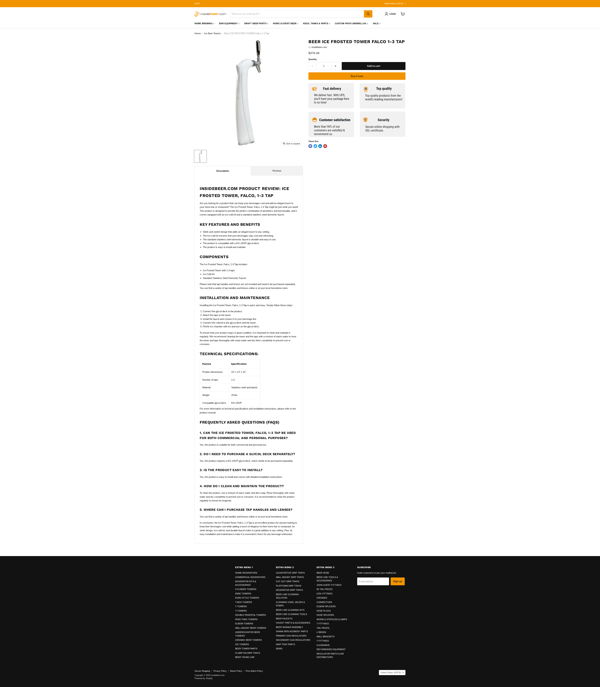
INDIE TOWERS (243, 593)
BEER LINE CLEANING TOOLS (291, 614)
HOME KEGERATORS (246, 573)
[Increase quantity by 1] (335, 66)
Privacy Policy (220, 671)
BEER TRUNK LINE (245, 657)
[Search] (368, 13)
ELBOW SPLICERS (326, 606)
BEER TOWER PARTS (246, 648)
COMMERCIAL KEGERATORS (250, 577)
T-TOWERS (241, 606)
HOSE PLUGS (324, 611)
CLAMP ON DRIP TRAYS (247, 653)
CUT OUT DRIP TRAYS (287, 581)
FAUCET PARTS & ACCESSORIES (293, 623)
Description (222, 171)
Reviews (276, 170)
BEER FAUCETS (284, 618)
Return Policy (236, 671)
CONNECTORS (324, 602)
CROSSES (322, 598)
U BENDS (321, 632)
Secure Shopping (202, 671)
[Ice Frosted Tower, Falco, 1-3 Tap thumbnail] (200, 156)
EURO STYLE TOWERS (247, 598)
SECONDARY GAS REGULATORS (293, 640)
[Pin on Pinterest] (325, 146)
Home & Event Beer (285, 23)
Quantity (312, 59)
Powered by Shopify (204, 678)
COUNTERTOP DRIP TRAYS (290, 573)
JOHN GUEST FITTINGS (329, 585)
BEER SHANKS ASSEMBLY (289, 627)
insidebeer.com (319, 47)
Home (198, 33)
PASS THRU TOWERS (246, 619)
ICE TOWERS (242, 644)
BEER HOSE (323, 573)
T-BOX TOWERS (243, 602)
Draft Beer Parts (255, 23)
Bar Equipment (228, 23)
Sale (376, 23)
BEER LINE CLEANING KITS (290, 610)
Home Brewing (204, 23)
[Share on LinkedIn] (320, 146)
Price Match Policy (254, 671)
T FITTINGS (323, 623)
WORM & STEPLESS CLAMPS (332, 619)
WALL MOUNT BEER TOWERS (250, 628)
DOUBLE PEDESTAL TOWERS (250, 615)
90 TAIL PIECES (324, 589)
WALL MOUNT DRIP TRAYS (290, 577)
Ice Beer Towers (212, 33)
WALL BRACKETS (325, 636)
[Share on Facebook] (310, 146)
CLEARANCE (323, 645)
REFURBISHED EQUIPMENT (331, 649)
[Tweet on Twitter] (315, 146)
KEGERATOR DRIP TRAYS (289, 590)
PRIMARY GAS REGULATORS (291, 636)
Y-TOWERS (241, 611)
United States (393, 3)
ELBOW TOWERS (244, 623)
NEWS (279, 648)
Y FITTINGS (323, 641)
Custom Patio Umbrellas (351, 23)
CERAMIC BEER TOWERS (248, 640)
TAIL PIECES (323, 628)
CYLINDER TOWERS (245, 589)
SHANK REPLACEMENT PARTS (292, 631)
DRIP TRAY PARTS (285, 644)
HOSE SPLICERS (325, 615)
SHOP (197, 3)
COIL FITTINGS (324, 593)
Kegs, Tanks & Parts (316, 23)
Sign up (397, 581)
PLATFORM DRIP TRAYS (288, 586)
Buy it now (357, 76)
